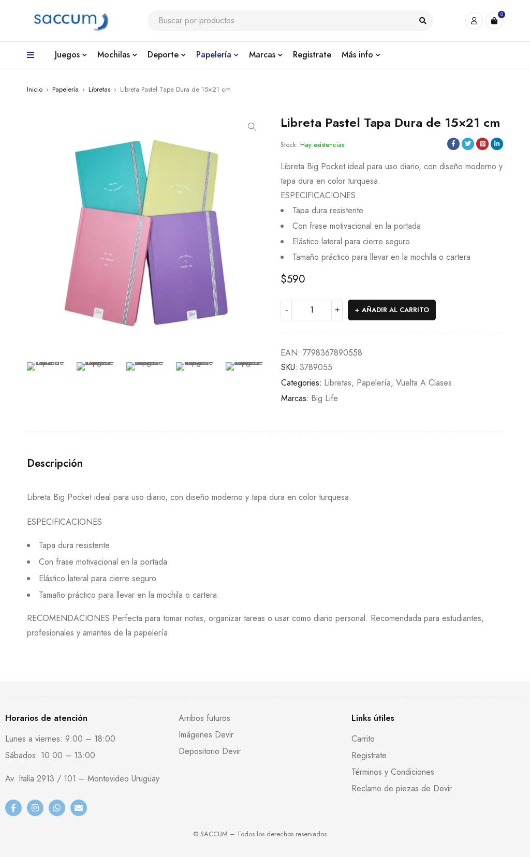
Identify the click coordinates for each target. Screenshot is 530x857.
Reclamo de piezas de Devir (401, 788)
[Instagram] (35, 808)
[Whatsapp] (57, 808)
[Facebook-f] (13, 808)
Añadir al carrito (395, 310)
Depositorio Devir (210, 751)
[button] (252, 127)
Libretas (99, 89)
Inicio (34, 89)
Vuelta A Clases (424, 383)
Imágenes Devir (206, 735)
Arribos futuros (204, 718)
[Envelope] (78, 808)
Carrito (363, 739)
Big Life (324, 398)
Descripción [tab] (55, 463)
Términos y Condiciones (392, 772)
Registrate (369, 755)
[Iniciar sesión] (474, 20)
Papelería (65, 89)
